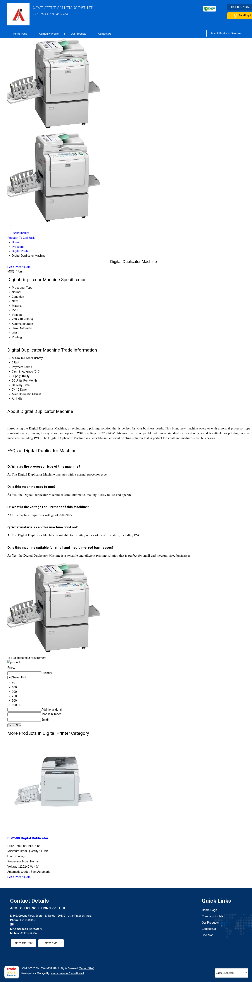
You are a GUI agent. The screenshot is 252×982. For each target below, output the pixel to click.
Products (18, 247)
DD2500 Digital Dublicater (27, 838)
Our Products (78, 33)
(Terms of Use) (86, 968)
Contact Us (104, 33)
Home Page (20, 33)
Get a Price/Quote (19, 267)
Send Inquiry (20, 233)
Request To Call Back (21, 238)
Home (16, 242)
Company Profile (49, 33)
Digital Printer (21, 251)
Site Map (207, 935)
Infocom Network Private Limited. (67, 973)
